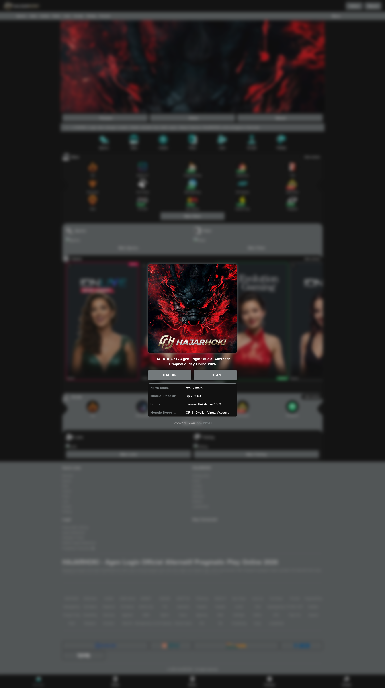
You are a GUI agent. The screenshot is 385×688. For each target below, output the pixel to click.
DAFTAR (170, 375)
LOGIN (215, 375)
